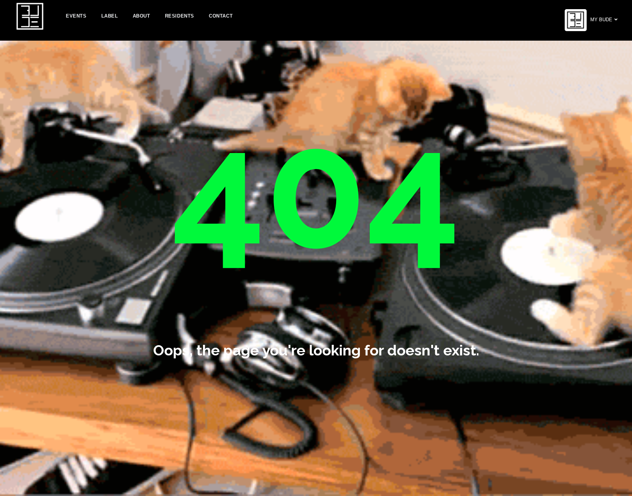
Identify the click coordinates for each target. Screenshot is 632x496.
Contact (221, 16)
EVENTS (76, 16)
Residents (179, 16)
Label (109, 16)
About (141, 16)
